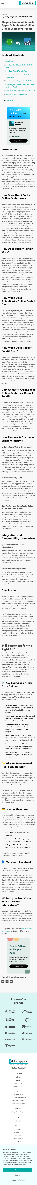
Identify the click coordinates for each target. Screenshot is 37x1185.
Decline (17, 1175)
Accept (17, 1170)
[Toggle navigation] (2, 3)
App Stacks (18, 1118)
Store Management (19, 1103)
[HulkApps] (27, 3)
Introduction (9, 61)
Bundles (18, 1121)
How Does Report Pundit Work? (16, 71)
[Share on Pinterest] (11, 981)
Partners (18, 1115)
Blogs (19, 1129)
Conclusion (9, 100)
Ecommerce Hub (18, 1138)
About (18, 1077)
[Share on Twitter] (7, 981)
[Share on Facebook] (2, 981)
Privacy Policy (21, 1164)
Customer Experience (18, 1097)
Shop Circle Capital (18, 1112)
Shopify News (18, 1132)
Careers (18, 1080)
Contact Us (18, 1083)
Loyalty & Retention (18, 1100)
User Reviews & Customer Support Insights (20, 90)
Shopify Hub (18, 1141)
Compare (4, 14)
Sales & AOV (18, 1094)
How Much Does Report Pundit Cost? (18, 81)
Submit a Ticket (18, 1086)
